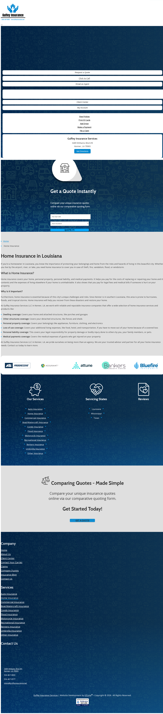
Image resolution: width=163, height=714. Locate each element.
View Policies (84, 116)
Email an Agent (82, 84)
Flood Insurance (35, 431)
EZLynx (88, 695)
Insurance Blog (9, 575)
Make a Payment (84, 127)
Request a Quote (82, 72)
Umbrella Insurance (35, 449)
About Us (6, 554)
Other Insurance (35, 453)
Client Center (82, 102)
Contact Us (6, 579)
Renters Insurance (35, 444)
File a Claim (84, 131)
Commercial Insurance (35, 418)
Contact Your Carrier (11, 562)
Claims (4, 566)
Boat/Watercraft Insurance (35, 422)
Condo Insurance (35, 427)
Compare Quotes (10, 571)
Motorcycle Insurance (35, 436)
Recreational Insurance (35, 440)
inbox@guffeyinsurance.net (15, 683)
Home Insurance (35, 413)
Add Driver (84, 123)
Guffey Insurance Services (45, 695)
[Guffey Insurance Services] (13, 12)
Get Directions (82, 151)
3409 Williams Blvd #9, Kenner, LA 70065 (13, 670)
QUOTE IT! (70, 230)
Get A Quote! (82, 520)
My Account (82, 108)
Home (6, 241)
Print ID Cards (84, 120)
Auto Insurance (35, 409)
